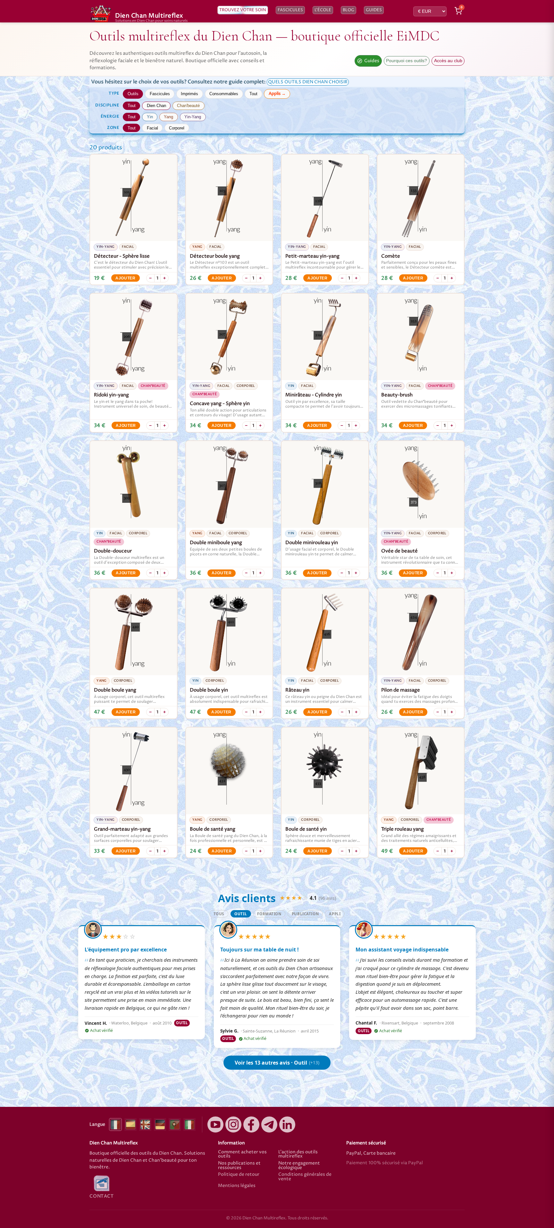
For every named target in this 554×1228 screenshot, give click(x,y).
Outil (240, 913)
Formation (269, 913)
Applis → (277, 93)
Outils (133, 93)
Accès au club (448, 60)
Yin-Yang (192, 116)
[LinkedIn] (287, 1124)
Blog (348, 10)
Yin (150, 116)
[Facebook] (251, 1124)
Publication (305, 913)
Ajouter (125, 278)
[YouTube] (215, 1124)
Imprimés (189, 93)
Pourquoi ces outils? (406, 60)
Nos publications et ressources (239, 1165)
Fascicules (290, 10)
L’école (323, 10)
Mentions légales (237, 1186)
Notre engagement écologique (299, 1165)
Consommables (223, 93)
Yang (168, 116)
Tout (253, 93)
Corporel (176, 128)
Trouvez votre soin (242, 10)
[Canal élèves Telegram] (269, 1124)
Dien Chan (156, 105)
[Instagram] (233, 1124)
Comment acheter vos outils (242, 1154)
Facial (152, 128)
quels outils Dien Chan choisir (308, 82)
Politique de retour (238, 1175)
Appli (334, 913)
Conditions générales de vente (305, 1177)
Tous (219, 913)
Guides (374, 10)
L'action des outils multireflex (298, 1154)
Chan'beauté (188, 105)
